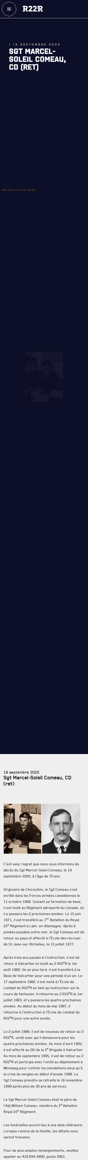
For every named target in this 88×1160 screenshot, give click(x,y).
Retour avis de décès (26, 152)
